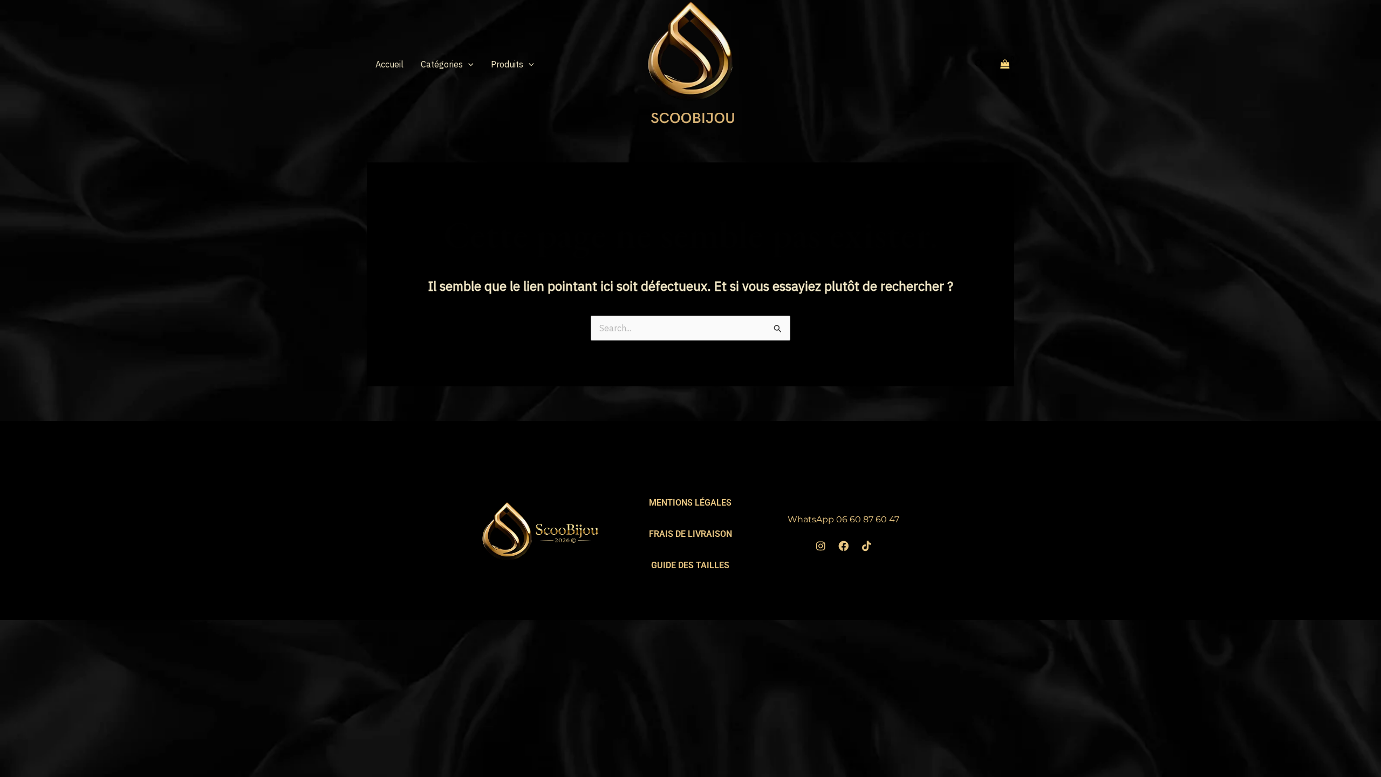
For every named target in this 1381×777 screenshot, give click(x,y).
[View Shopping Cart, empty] (1005, 64)
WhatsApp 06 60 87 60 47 (843, 519)
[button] (468, 64)
